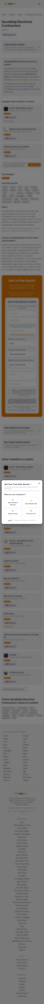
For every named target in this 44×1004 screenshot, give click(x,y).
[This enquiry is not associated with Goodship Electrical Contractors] (31, 484)
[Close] (39, 483)
